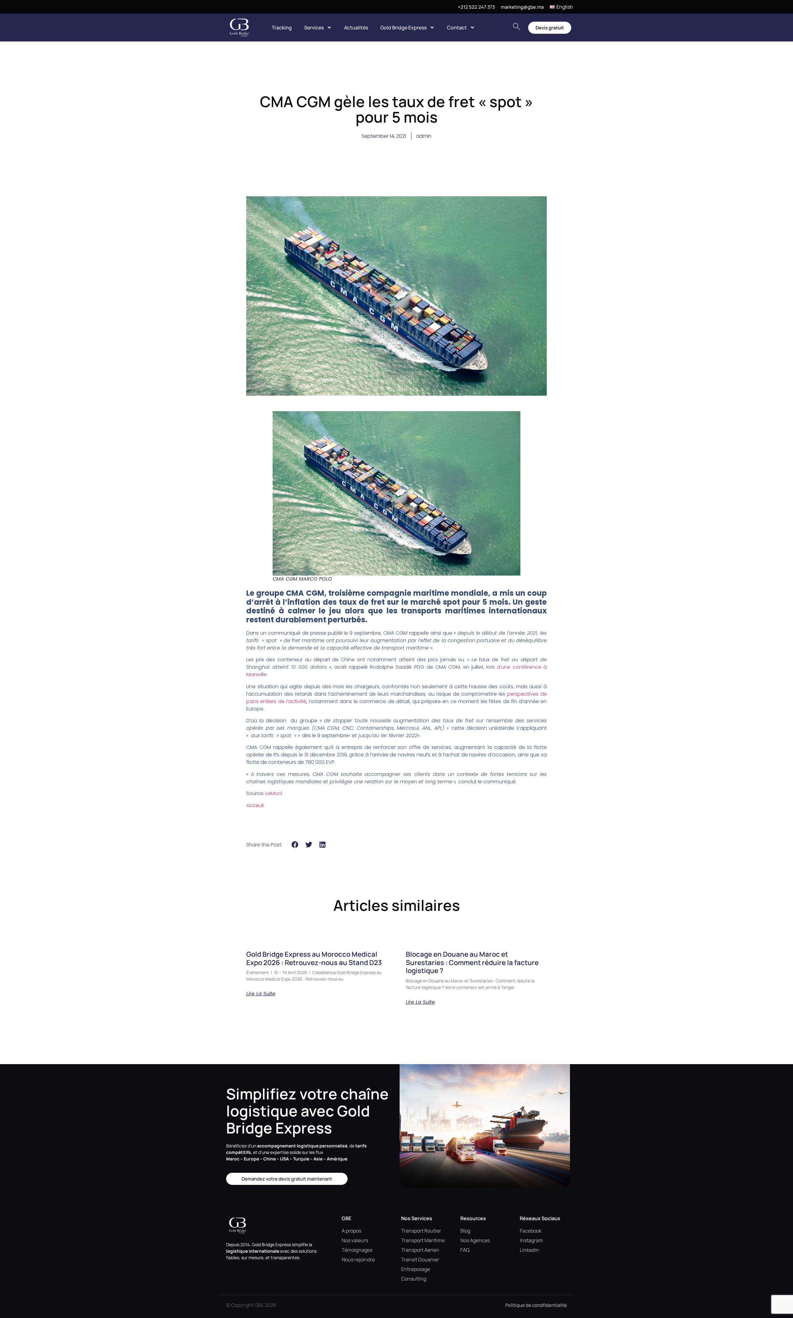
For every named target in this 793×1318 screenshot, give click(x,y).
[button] (295, 844)
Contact (457, 27)
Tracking (282, 27)
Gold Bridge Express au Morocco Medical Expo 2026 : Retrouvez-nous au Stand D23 (314, 958)
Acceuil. (255, 805)
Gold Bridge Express (403, 27)
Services (314, 27)
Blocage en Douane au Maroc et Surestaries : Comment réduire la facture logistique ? (472, 962)
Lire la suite (260, 993)
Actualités (356, 27)
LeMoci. (274, 793)
